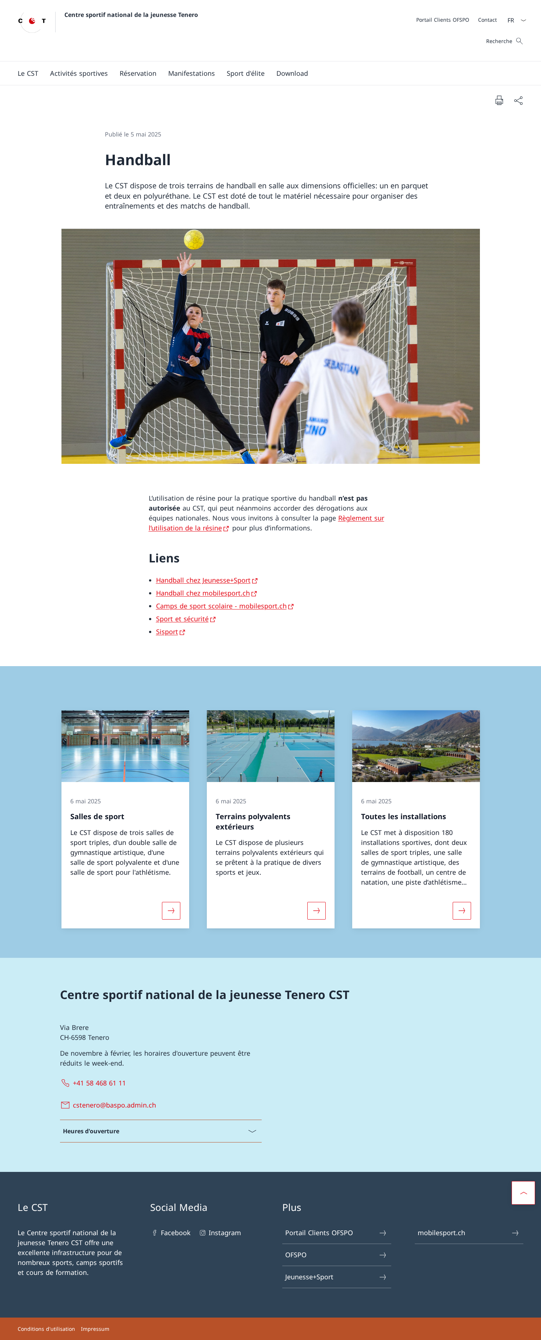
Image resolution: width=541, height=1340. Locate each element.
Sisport (167, 631)
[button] (28, 73)
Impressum (95, 1328)
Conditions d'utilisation (46, 1328)
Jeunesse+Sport (309, 1276)
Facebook (176, 1232)
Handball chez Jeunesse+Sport (203, 580)
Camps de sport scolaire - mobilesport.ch (221, 605)
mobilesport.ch (441, 1232)
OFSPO (296, 1254)
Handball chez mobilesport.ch (203, 593)
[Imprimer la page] (499, 100)
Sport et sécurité (182, 618)
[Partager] (518, 100)
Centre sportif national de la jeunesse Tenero (131, 15)
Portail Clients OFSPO (319, 1232)
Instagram (225, 1232)
